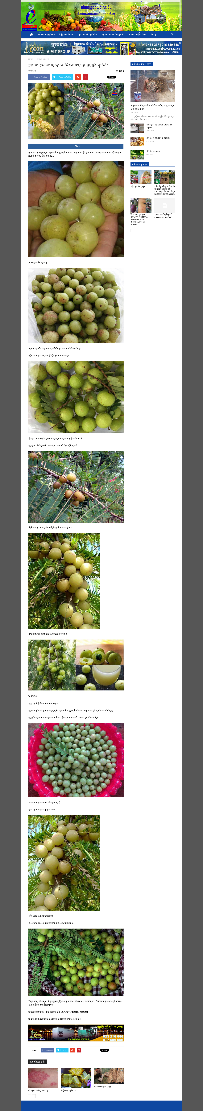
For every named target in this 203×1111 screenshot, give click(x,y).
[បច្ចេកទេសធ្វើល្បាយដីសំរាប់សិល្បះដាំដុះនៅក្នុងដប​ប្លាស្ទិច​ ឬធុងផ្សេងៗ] (152, 86)
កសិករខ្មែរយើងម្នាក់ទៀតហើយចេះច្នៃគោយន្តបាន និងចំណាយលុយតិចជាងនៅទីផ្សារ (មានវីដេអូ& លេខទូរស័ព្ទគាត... (164, 190)
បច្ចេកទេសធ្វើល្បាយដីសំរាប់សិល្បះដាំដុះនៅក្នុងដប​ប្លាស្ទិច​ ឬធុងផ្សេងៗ (152, 107)
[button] (172, 34)
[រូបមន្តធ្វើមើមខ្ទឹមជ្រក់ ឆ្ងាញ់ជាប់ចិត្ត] (137, 141)
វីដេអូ (153, 34)
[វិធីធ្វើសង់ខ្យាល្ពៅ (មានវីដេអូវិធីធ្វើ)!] (76, 1078)
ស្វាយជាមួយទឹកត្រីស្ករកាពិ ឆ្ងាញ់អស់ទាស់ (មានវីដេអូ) (163, 216)
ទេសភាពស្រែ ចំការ (138, 34)
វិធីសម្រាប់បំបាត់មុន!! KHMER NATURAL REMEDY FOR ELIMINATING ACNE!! (139, 219)
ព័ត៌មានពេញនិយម (46, 34)
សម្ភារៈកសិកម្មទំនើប (87, 34)
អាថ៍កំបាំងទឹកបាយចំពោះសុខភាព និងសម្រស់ (159, 126)
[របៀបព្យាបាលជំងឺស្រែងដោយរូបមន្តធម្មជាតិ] (43, 1078)
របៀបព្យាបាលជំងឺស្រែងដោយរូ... (38, 1091)
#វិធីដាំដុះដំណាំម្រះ (153, 151)
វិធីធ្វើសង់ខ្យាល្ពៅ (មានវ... (69, 1091)
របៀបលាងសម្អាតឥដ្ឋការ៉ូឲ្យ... (103, 1087)
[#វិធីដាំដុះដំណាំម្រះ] (137, 154)
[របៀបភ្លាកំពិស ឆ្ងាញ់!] (140, 177)
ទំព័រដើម (31, 59)
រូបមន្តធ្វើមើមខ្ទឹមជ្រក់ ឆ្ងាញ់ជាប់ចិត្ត (159, 138)
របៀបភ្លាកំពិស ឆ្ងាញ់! (137, 186)
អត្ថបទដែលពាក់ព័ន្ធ (37, 1062)
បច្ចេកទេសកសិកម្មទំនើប (113, 34)
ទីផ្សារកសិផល (66, 34)
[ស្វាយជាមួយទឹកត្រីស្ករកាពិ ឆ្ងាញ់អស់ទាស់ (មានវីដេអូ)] (164, 205)
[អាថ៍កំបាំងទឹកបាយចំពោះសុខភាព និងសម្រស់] (137, 128)
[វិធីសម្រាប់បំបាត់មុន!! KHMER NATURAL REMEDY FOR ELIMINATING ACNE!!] (140, 205)
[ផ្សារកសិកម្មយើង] (101, 15)
